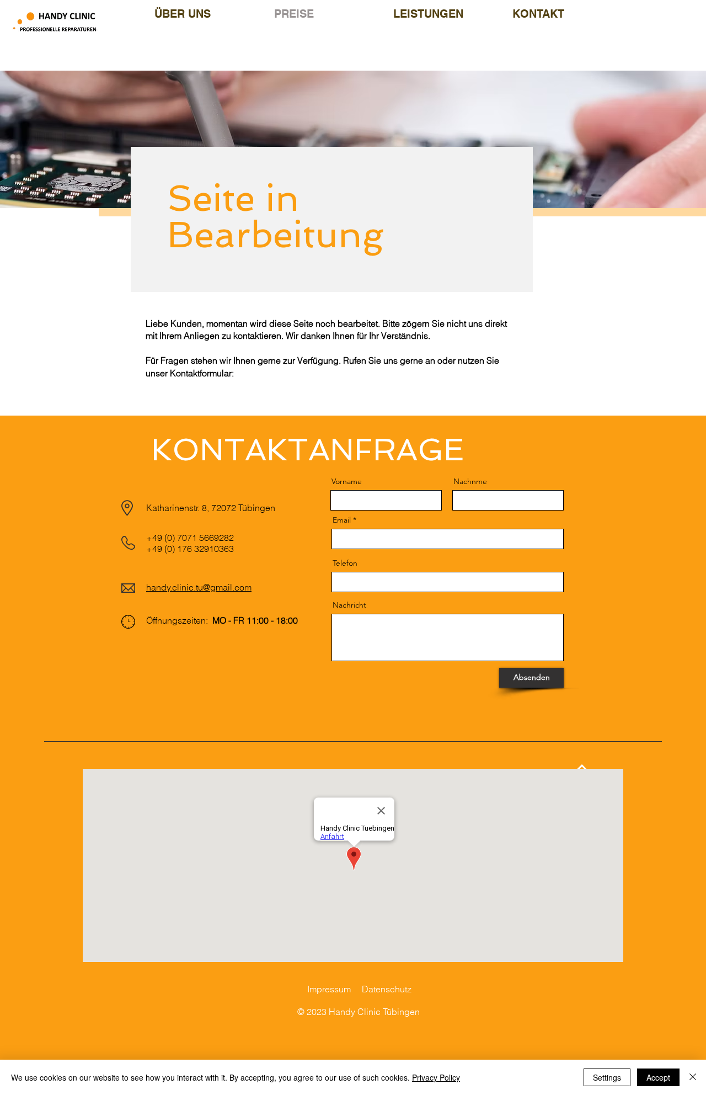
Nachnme (470, 481)
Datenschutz (386, 989)
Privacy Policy (436, 1077)
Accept (658, 1077)
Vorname (346, 481)
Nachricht (349, 605)
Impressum (329, 989)
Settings (607, 1077)
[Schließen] (692, 1077)
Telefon (345, 563)
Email (342, 520)
